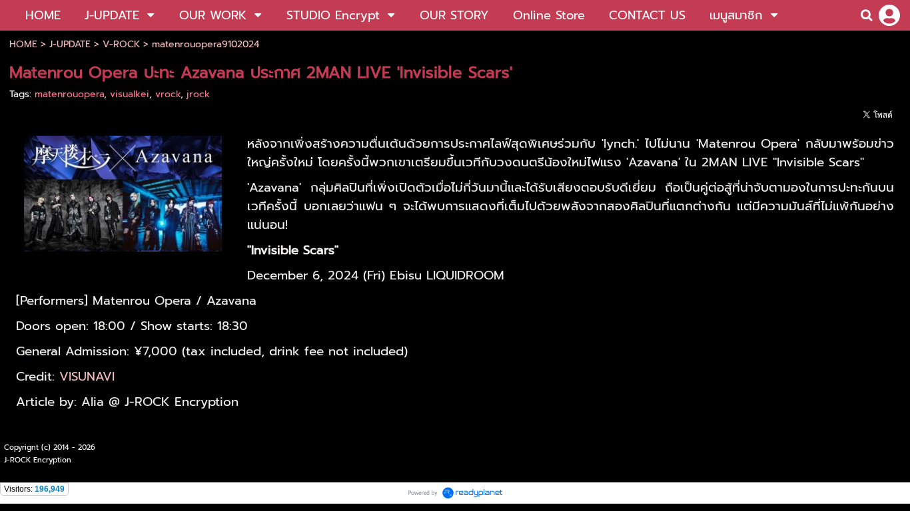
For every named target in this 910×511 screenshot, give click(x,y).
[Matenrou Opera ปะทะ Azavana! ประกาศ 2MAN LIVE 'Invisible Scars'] (123, 191)
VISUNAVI (87, 376)
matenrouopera (69, 94)
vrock (168, 94)
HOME (23, 44)
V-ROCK (121, 44)
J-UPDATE (70, 44)
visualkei (129, 94)
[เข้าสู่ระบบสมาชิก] (889, 15)
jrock (198, 94)
